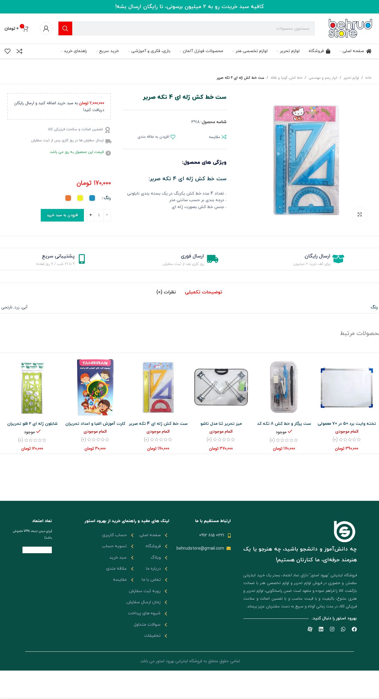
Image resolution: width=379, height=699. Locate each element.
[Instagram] (332, 629)
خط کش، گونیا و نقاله (286, 78)
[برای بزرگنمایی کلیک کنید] (359, 214)
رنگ (107, 198)
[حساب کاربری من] (46, 28)
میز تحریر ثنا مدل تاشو (221, 424)
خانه (368, 78)
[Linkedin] (321, 629)
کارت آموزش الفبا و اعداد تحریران (95, 424)
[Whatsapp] (343, 629)
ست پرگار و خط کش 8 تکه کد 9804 (284, 427)
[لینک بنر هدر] (189, 6)
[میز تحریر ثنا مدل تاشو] (221, 387)
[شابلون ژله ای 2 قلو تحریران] (32, 387)
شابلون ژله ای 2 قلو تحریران (32, 424)
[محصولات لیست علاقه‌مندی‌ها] (7, 51)
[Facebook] (354, 629)
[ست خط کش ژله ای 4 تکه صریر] (158, 387)
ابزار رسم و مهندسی (323, 78)
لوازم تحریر (351, 78)
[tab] (203, 292)
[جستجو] (65, 28)
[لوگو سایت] (351, 28)
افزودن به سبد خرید (62, 215)
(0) (335, 439)
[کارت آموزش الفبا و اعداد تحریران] (95, 387)
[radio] (92, 198)
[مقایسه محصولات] (19, 51)
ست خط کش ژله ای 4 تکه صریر (158, 424)
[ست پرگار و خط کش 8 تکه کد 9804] (284, 387)
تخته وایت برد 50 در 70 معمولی (347, 424)
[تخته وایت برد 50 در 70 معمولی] (347, 387)
